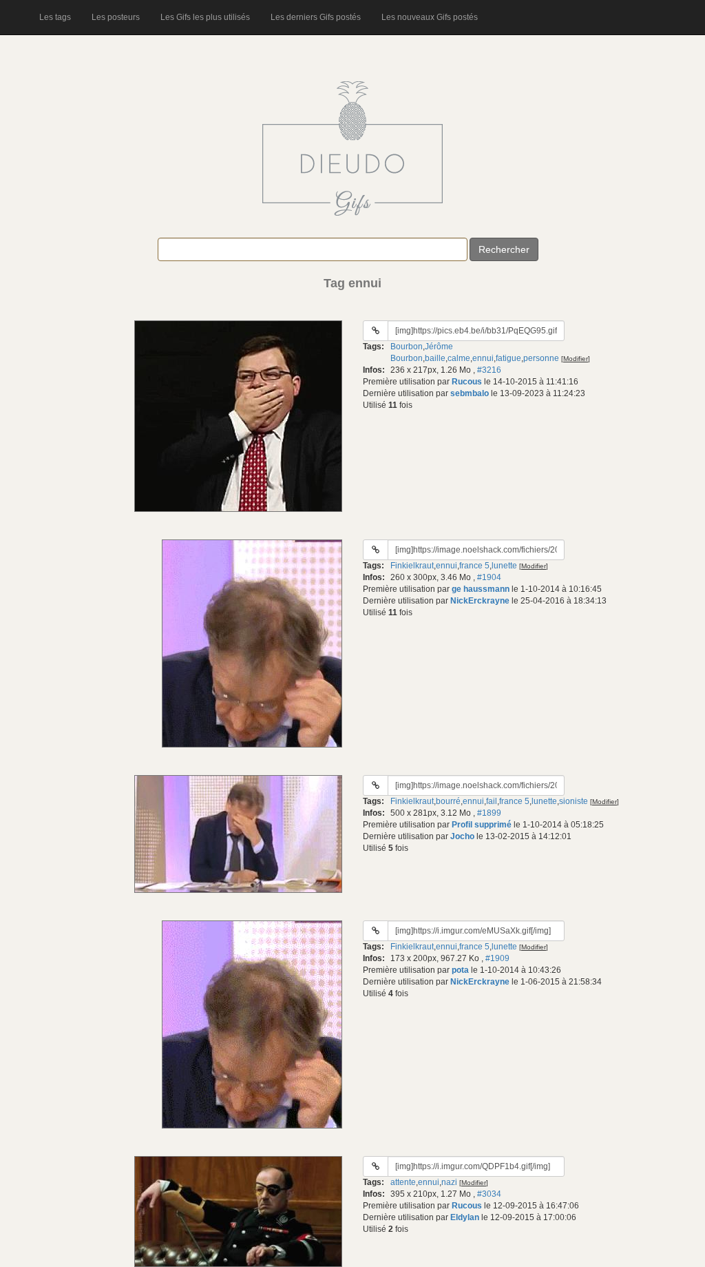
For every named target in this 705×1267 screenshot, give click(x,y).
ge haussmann (480, 589)
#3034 (489, 1194)
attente (403, 1182)
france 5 (474, 565)
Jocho (462, 836)
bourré (448, 801)
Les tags (55, 17)
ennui (483, 358)
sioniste (573, 801)
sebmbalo (469, 393)
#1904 (489, 577)
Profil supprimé (482, 825)
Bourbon (406, 346)
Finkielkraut (412, 565)
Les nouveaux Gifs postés (429, 17)
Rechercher (503, 249)
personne (541, 358)
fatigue (508, 358)
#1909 (497, 958)
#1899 (489, 813)
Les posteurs (116, 17)
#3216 (489, 370)
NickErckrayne (479, 601)
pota (460, 970)
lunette (504, 565)
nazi (449, 1182)
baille (435, 358)
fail (491, 801)
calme (459, 358)
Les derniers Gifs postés (316, 17)
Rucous (467, 382)
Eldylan (464, 1217)
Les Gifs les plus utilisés (205, 17)
